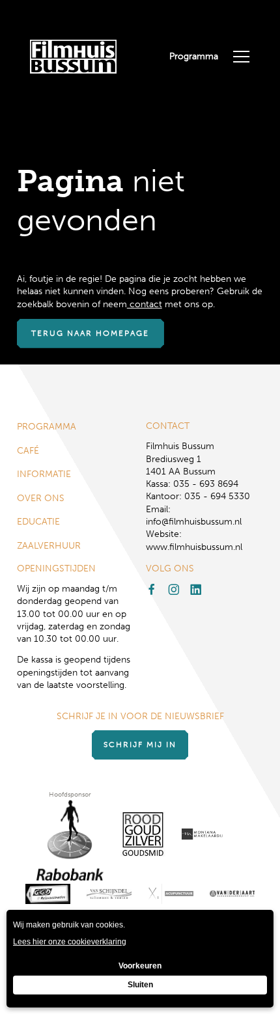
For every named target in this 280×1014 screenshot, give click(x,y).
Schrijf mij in (140, 744)
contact (144, 304)
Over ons (40, 498)
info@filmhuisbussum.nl (194, 521)
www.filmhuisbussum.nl (194, 547)
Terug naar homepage (90, 333)
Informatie (44, 474)
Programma (193, 56)
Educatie (38, 521)
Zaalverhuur (49, 545)
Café (28, 450)
